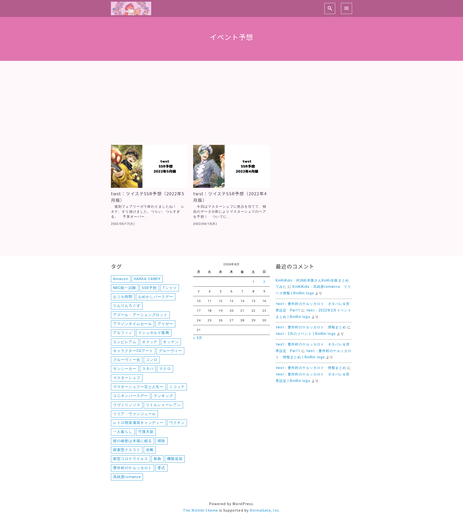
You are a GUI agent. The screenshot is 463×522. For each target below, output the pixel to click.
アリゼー (165, 324)
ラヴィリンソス (126, 405)
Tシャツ (170, 288)
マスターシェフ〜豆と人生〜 (138, 387)
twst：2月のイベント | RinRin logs (306, 334)
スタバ (148, 369)
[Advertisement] (231, 108)
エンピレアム (124, 342)
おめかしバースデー (155, 297)
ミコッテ (177, 387)
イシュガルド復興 (153, 333)
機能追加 (175, 459)
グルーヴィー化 (126, 360)
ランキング (163, 396)
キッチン (170, 342)
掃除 (161, 441)
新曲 (157, 459)
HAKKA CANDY (147, 279)
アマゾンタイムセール (132, 324)
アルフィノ (123, 333)
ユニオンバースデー (130, 396)
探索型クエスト (126, 450)
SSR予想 (149, 288)
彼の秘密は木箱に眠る (132, 441)
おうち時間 (123, 297)
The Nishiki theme (200, 510)
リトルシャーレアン (163, 405)
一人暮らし (123, 432)
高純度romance (127, 477)
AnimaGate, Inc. (265, 510)
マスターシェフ (126, 378)
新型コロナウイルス (130, 459)
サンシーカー (124, 369)
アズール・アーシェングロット (140, 315)
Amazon (120, 279)
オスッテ (149, 342)
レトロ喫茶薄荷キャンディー (138, 423)
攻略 (150, 450)
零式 (161, 468)
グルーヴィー (170, 351)
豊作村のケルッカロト (132, 468)
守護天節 (146, 432)
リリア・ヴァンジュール (134, 414)
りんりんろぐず (126, 305)
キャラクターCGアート (133, 351)
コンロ (151, 360)
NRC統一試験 (124, 288)
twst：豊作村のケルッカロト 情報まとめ (311, 327)
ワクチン (177, 423)
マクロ (165, 369)
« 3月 (197, 338)
